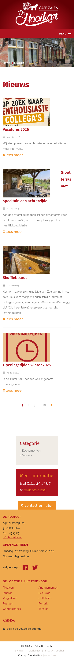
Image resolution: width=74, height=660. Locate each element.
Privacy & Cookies (54, 650)
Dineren (7, 592)
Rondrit (43, 603)
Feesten (8, 603)
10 (44, 405)
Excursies (44, 592)
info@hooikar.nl (12, 537)
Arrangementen (48, 587)
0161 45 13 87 (38, 483)
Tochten (43, 608)
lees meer (14, 155)
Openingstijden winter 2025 (27, 365)
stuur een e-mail (35, 490)
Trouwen (8, 587)
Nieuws (27, 455)
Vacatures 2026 (16, 129)
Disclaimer (34, 650)
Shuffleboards (15, 277)
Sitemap (19, 650)
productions (48, 655)
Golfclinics (45, 598)
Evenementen (31, 450)
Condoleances (12, 608)
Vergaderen (10, 598)
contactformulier (39, 505)
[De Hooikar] (37, 14)
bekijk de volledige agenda (24, 628)
